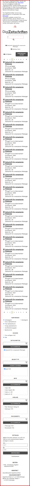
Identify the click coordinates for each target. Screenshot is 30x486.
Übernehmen (15, 453)
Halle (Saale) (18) (10, 390)
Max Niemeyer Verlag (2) (12, 407)
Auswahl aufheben (15, 365)
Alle (6, 337)
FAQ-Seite (20, 2)
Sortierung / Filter (21, 54)
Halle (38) (8, 388)
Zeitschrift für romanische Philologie (15, 350)
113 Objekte (8, 54)
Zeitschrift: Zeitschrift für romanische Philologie (16, 46)
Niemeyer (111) (9, 409)
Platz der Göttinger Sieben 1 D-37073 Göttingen (11, 479)
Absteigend (24, 320)
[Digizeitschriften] (15, 26)
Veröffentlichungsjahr (11, 328)
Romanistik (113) (9, 428)
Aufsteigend (8, 320)
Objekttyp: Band (16, 49)
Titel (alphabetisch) (10, 324)
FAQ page (5, 16)
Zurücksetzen (15, 456)
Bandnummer (8, 330)
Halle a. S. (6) (9, 392)
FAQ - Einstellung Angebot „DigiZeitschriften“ (11, 465)
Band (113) (8, 369)
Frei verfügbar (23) (10, 335)
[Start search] (13, 40)
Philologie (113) (9, 426)
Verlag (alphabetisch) (11, 326)
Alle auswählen (15, 346)
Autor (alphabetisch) (10, 321)
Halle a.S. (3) (8, 394)
